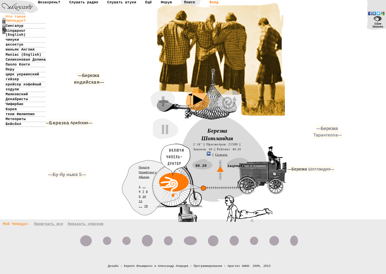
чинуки (12, 40)
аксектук (14, 45)
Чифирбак (14, 104)
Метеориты (16, 119)
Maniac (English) (23, 55)
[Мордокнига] (370, 13)
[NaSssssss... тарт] (14, 3)
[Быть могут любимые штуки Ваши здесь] (107, 239)
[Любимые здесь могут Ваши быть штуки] (294, 239)
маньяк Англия (20, 50)
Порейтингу (148, 172)
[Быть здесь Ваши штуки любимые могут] (168, 239)
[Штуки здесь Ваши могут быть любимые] (274, 239)
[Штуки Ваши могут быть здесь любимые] (86, 239)
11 (140, 201)
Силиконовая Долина (26, 60)
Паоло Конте (18, 65)
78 (146, 206)
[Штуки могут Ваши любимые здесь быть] (147, 239)
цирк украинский (22, 74)
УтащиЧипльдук (377, 25)
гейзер (12, 79)
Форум (166, 2)
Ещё (148, 2)
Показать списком (85, 224)
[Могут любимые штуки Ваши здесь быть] (126, 239)
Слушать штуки (121, 2)
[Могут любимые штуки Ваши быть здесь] (190, 239)
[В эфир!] (225, 207)
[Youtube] (382, 13)
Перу (10, 70)
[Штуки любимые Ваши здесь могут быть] (254, 239)
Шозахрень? (49, 2)
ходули (12, 89)
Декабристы (17, 99)
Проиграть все (48, 224)
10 (144, 196)
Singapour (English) (16, 33)
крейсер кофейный (23, 85)
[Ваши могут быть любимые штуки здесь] (213, 239)
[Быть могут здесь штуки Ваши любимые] (234, 239)
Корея (11, 109)
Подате (144, 167)
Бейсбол (13, 124)
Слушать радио (83, 2)
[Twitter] (378, 13)
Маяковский (17, 94)
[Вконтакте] (374, 13)
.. (144, 187)
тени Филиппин (20, 114)
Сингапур (14, 26)
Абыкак (144, 177)
